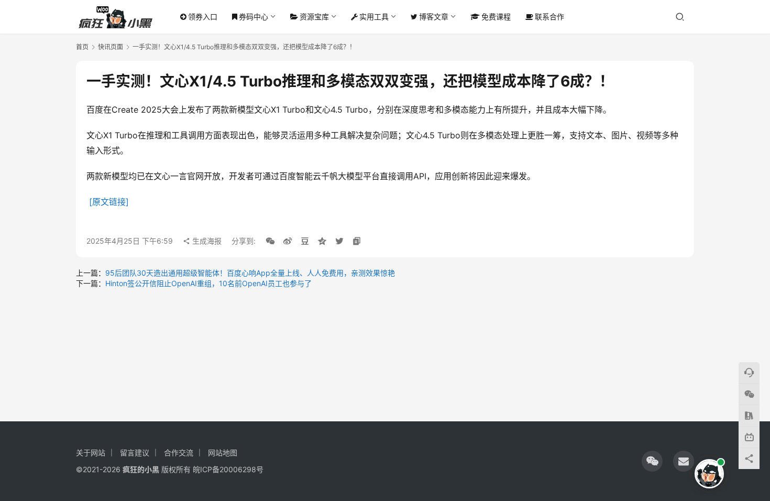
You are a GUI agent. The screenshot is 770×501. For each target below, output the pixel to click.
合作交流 (178, 452)
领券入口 (202, 16)
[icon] (652, 461)
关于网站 (90, 452)
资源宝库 (314, 16)
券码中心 (253, 16)
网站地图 (222, 452)
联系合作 (549, 16)
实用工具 (374, 16)
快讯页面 (110, 47)
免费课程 (496, 16)
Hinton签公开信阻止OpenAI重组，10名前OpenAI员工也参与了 (208, 283)
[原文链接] (109, 202)
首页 (82, 47)
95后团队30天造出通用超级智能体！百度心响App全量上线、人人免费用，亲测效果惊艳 (250, 272)
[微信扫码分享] (270, 241)
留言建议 (134, 452)
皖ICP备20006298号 (228, 469)
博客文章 (433, 16)
